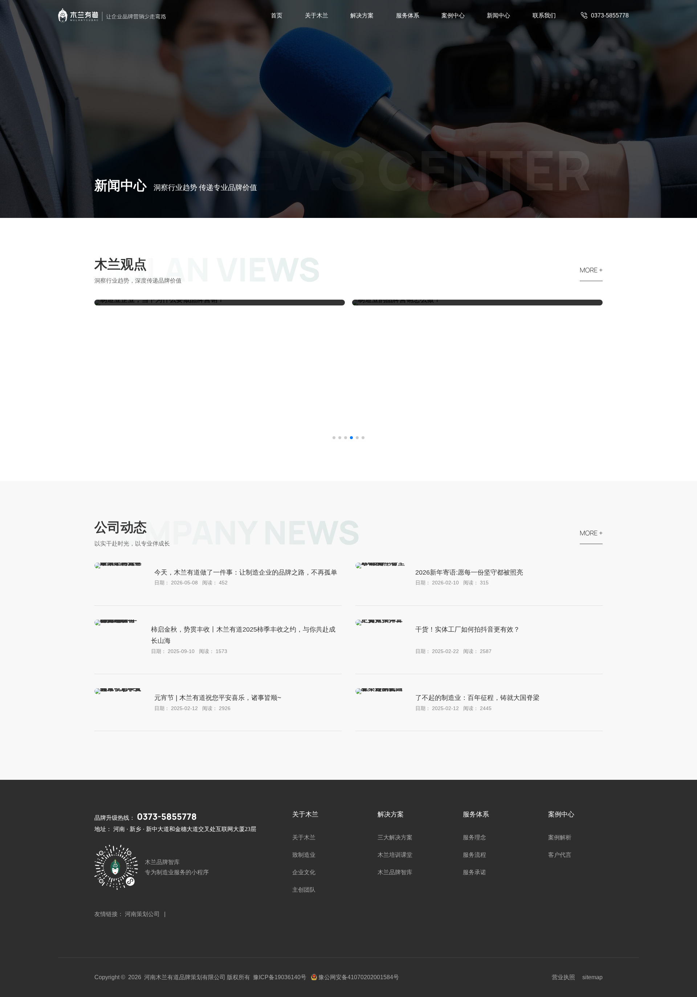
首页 (276, 15)
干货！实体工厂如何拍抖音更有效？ (467, 629)
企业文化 (303, 872)
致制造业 (303, 855)
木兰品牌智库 (395, 872)
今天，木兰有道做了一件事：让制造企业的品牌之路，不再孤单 (245, 572)
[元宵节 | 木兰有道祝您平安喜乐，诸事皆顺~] (119, 688)
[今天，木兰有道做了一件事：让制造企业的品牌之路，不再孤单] (119, 562)
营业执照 (563, 977)
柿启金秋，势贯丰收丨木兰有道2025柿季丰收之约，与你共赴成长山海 (243, 635)
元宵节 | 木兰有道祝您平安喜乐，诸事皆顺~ (217, 697)
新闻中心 (498, 15)
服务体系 (407, 15)
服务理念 (474, 837)
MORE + (591, 270)
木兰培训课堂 (395, 855)
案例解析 (559, 837)
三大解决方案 (395, 837)
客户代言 (559, 855)
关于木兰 (316, 15)
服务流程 (474, 855)
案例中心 (453, 15)
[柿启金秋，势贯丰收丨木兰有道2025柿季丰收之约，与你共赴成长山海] (117, 619)
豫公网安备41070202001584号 (358, 977)
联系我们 (544, 15)
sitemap (592, 977)
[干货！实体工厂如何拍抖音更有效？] (380, 619)
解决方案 (362, 15)
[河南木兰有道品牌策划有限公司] (112, 15)
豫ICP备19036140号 (279, 977)
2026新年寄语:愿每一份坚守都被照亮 (469, 572)
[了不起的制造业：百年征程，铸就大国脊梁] (380, 688)
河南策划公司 (143, 914)
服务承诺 (474, 872)
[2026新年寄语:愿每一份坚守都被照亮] (380, 562)
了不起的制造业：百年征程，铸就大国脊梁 (477, 697)
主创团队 (303, 890)
